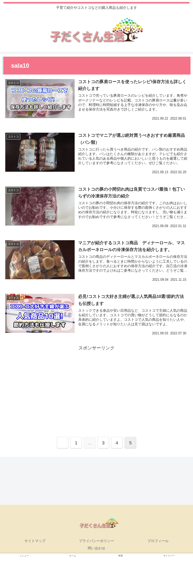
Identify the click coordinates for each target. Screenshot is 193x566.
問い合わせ (96, 548)
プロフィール (158, 541)
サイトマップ (34, 541)
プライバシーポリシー (96, 541)
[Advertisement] (96, 387)
